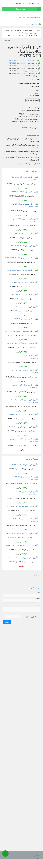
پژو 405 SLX (8, 30)
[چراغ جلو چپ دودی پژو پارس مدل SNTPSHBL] (21, 414)
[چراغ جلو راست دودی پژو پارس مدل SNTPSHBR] (21, 426)
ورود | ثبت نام (17, 3)
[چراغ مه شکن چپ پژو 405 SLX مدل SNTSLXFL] (21, 533)
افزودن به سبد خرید (32, 100)
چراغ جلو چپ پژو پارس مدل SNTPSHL (21, 299)
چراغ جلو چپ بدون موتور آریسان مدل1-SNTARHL (21, 362)
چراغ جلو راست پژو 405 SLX (28, 33)
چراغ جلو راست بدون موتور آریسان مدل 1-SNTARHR (21, 377)
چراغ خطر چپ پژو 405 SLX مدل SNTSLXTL (22, 562)
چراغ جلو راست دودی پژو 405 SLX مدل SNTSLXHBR (21, 211)
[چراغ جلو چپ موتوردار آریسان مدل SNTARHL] (21, 343)
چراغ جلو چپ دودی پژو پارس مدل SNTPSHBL (21, 418)
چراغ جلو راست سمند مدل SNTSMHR (21, 311)
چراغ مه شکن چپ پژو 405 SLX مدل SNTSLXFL (21, 537)
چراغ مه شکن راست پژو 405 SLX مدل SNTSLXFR (21, 525)
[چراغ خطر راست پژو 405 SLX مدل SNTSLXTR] (21, 506)
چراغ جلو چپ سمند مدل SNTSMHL (21, 323)
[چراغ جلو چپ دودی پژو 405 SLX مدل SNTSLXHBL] (21, 220)
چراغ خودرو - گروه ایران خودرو (24, 30)
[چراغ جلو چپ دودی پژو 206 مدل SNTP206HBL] (21, 270)
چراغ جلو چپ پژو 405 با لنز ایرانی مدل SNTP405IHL (21, 392)
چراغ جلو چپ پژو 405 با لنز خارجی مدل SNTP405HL (22, 184)
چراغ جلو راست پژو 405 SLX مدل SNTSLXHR (22, 35)
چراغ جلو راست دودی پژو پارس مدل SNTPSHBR (21, 431)
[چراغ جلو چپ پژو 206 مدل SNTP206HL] (21, 246)
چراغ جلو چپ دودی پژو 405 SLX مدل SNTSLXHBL (21, 225)
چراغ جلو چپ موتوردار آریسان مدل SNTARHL (21, 347)
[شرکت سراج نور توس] (33, 24)
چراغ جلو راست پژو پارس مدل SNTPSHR (21, 286)
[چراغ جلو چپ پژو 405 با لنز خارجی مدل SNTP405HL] (21, 178)
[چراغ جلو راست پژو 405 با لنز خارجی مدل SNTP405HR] (21, 440)
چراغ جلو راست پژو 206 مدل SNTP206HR (22, 238)
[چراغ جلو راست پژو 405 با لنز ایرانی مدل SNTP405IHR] (21, 401)
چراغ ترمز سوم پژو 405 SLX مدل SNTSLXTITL (21, 549)
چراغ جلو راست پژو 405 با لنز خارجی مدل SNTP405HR (21, 445)
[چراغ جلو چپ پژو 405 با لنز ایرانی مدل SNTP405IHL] (21, 386)
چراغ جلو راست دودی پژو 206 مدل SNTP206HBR (21, 262)
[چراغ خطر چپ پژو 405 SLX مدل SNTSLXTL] (21, 557)
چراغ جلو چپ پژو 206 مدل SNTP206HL (21, 250)
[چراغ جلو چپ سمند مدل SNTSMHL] (21, 319)
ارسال (7, 622)
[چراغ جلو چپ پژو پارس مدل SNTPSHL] (21, 294)
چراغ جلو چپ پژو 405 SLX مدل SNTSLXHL (21, 196)
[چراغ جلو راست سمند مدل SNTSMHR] (21, 307)
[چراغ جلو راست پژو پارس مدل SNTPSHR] (21, 282)
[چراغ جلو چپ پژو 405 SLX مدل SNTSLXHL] (21, 192)
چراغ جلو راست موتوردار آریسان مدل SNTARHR (22, 335)
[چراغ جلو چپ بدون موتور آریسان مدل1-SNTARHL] (21, 356)
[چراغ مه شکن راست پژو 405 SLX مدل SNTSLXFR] (21, 519)
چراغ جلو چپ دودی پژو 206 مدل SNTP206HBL (21, 274)
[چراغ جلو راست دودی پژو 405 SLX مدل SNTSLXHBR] (21, 205)
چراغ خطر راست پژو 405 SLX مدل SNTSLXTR (21, 510)
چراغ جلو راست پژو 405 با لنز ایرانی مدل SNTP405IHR (21, 406)
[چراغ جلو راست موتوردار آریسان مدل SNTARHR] (21, 331)
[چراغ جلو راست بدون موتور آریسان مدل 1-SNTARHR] (21, 371)
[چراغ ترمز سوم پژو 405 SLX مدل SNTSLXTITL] (21, 545)
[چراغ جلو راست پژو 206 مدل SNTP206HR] (21, 233)
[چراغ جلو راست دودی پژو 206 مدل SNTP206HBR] (21, 258)
